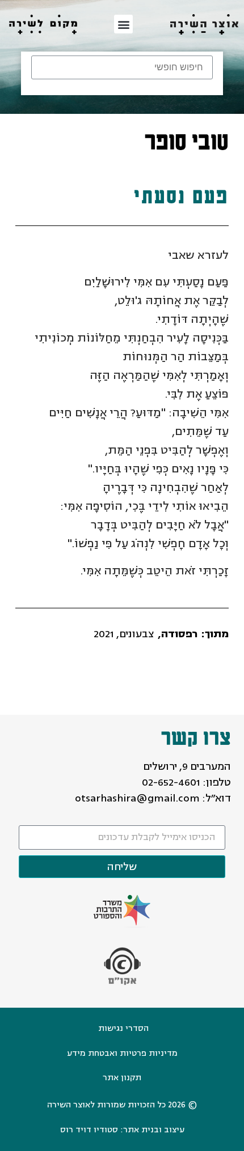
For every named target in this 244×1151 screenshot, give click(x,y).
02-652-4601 (171, 782)
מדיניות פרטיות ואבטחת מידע (122, 1053)
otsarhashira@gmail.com (137, 798)
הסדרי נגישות (123, 1028)
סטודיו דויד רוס (89, 1130)
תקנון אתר (122, 1078)
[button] (123, 24)
